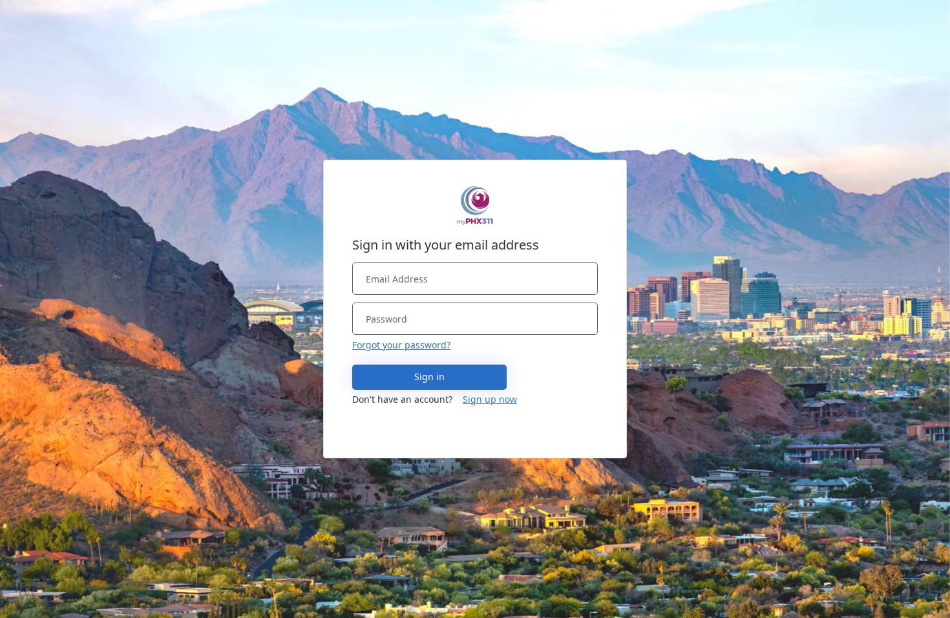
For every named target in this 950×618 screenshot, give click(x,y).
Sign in (429, 376)
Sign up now (490, 399)
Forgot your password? (401, 345)
